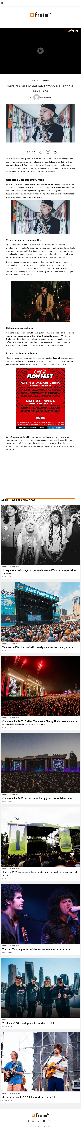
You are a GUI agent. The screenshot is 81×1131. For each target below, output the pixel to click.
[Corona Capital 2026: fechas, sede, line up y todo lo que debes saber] (40, 790)
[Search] (78, 3)
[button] (2, 3)
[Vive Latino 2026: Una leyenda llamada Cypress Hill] (40, 1015)
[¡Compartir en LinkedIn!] (41, 152)
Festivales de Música (40, 80)
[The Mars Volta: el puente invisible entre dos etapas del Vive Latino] (40, 941)
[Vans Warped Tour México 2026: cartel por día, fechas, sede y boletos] (40, 639)
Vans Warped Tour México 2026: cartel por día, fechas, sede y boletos (37, 674)
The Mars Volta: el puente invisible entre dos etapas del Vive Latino (36, 976)
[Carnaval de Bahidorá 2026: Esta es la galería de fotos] (40, 1089)
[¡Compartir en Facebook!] (28, 152)
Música (5, 1047)
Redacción (8, 604)
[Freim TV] (40, 14)
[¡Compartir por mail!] (55, 152)
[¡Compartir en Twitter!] (34, 152)
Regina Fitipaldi (45, 97)
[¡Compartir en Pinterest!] (48, 152)
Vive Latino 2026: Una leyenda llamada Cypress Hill (28, 1050)
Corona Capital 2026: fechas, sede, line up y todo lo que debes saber (37, 825)
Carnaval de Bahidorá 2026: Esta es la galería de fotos (29, 1124)
